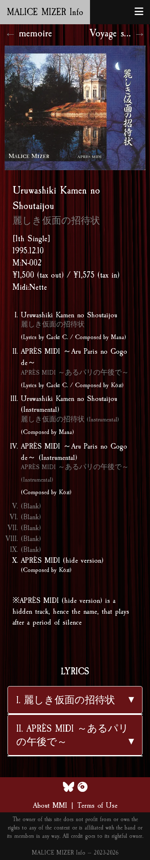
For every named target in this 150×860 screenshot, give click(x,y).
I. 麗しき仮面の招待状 (65, 700)
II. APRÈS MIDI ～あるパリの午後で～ (72, 735)
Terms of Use (98, 805)
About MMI (50, 805)
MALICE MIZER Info (45, 12)
